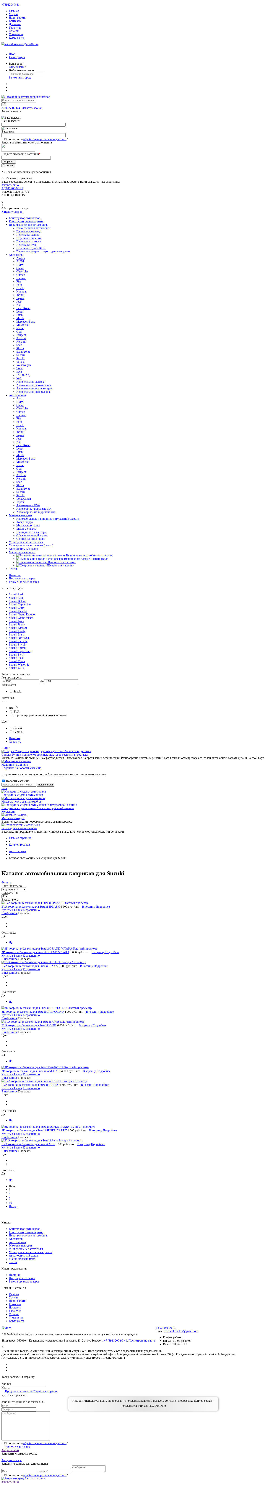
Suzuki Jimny (17, 624)
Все (11, 707)
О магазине (16, 34)
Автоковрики (17, 1242)
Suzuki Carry (17, 607)
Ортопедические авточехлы (19, 828)
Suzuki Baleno (17, 601)
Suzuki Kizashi (18, 627)
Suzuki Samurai (18, 641)
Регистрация (17, 57)
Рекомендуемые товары (24, 581)
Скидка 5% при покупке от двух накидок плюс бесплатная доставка (44, 754)
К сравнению (31, 909)
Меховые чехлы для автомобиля (21, 801)
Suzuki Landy (17, 631)
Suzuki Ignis (16, 621)
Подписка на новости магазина (21, 768)
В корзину (88, 906)
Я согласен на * (36, 1443)
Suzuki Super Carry (20, 651)
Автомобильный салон (23, 1255)
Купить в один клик (17, 1446)
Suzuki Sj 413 (17, 644)
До (42, 681)
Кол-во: (6, 1383)
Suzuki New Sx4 (19, 637)
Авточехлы (16, 1238)
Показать (14, 738)
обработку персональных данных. (44, 139)
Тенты (13, 1262)
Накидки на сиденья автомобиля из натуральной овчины (37, 808)
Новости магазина (17, 780)
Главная (14, 10)
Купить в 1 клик (11, 909)
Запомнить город (20, 77)
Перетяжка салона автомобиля (28, 1235)
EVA (17, 711)
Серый (17, 728)
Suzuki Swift (16, 654)
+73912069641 (10, 4)
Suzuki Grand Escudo (22, 614)
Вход (12, 53)
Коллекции (8, 811)
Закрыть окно (10, 185)
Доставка (15, 24)
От (3, 681)
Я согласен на (36, 139)
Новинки (15, 575)
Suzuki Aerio (16, 594)
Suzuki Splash (17, 647)
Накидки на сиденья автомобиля (22, 794)
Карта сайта (16, 37)
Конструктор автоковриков (26, 1232)
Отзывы (14, 30)
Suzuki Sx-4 (16, 657)
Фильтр (6, 882)
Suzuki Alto (16, 597)
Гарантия (15, 27)
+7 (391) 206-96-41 (115, 1340)
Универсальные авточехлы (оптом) (31, 1252)
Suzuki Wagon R (19, 664)
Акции (5, 747)
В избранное (9, 913)
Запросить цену (34, 1478)
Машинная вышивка (14, 764)
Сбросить (15, 741)
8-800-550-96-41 (11, 108)
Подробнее (103, 906)
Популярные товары (22, 578)
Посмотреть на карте (142, 1340)
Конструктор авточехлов (24, 1228)
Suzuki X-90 (16, 667)
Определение (17, 66)
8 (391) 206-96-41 (12, 188)
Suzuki (17, 691)
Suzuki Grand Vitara (21, 617)
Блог (4, 788)
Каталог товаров (11, 211)
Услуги (13, 14)
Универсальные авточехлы (26, 1248)
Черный (18, 731)
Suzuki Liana (17, 634)
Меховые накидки (13, 818)
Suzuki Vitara (17, 661)
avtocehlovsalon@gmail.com (21, 44)
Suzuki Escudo (18, 611)
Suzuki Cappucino (20, 604)
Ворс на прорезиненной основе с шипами (40, 715)
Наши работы (17, 17)
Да (10, 942)
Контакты (15, 20)
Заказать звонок (32, 108)
